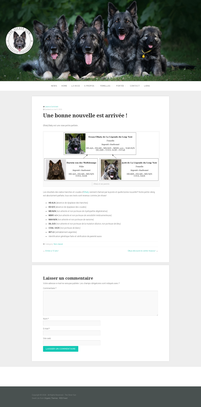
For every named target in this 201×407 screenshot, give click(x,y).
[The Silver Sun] (100, 40)
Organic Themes (51, 398)
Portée (120, 86)
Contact (135, 86)
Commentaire (49, 288)
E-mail (46, 328)
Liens (147, 86)
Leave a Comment (51, 107)
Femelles (105, 86)
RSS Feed (63, 398)
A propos (89, 86)
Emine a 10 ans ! (52, 251)
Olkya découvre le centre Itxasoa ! (142, 251)
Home (64, 86)
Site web (47, 338)
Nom (46, 319)
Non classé (58, 244)
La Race (75, 86)
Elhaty (86, 192)
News (54, 86)
